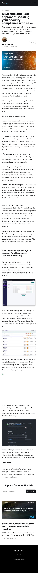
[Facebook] (20, 554)
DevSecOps (6, 10)
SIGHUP (16, 551)
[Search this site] (31, 2)
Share (32, 42)
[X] (17, 554)
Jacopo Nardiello (8, 44)
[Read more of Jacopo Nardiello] (4, 39)
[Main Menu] (35, 3)
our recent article (29, 75)
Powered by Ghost (19, 559)
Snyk (27, 77)
